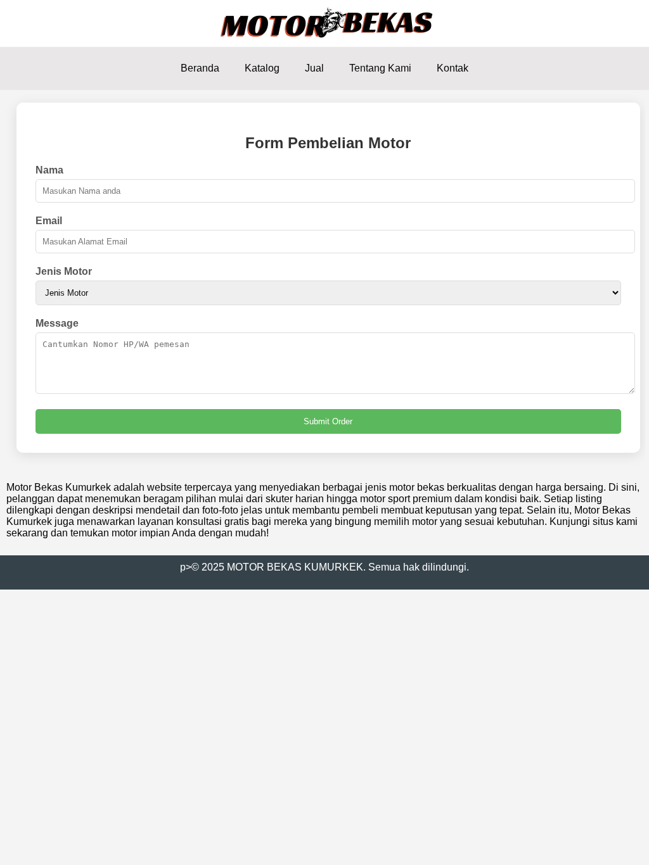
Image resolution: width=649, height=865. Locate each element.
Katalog (262, 68)
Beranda (200, 68)
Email (48, 220)
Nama (49, 170)
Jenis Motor (63, 271)
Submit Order (328, 421)
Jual (314, 68)
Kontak (452, 68)
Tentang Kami (380, 68)
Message (57, 323)
